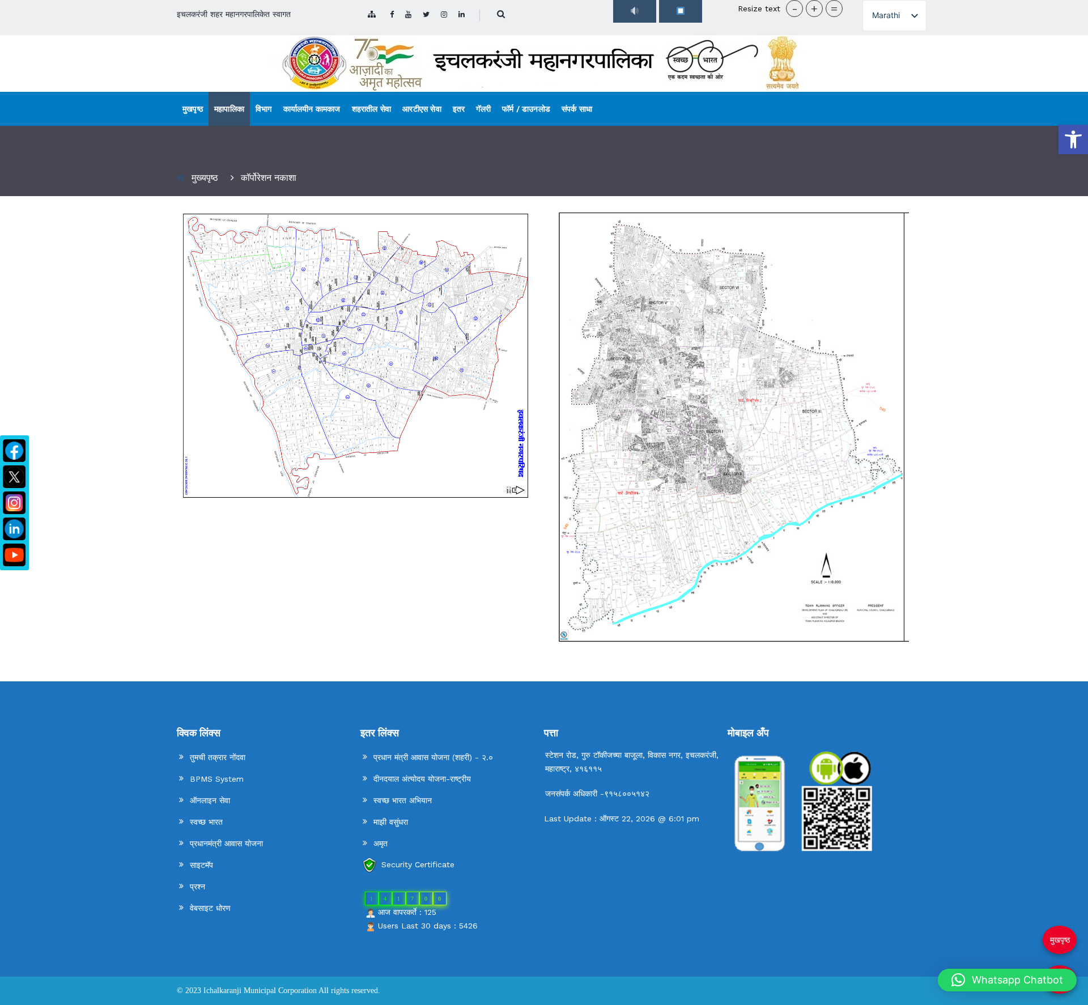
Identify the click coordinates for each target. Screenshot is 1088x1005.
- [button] (795, 8)
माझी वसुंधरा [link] (390, 821)
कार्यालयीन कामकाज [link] (312, 108)
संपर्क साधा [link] (577, 108)
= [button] (834, 8)
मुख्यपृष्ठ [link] (205, 177)
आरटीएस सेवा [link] (421, 108)
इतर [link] (459, 108)
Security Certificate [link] (417, 864)
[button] (1007, 980)
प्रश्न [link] (197, 886)
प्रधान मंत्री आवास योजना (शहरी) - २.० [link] (433, 757)
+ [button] (814, 8)
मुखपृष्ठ (1060, 939)
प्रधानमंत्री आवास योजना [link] (226, 843)
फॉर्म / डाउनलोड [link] (526, 108)
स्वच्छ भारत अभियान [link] (402, 800)
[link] (1073, 139)
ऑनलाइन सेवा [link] (210, 800)
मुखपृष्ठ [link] (192, 108)
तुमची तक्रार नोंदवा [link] (217, 757)
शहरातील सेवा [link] (372, 108)
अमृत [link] (380, 843)
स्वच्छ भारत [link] (206, 821)
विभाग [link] (264, 108)
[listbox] (894, 15)
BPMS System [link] (217, 778)
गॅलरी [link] (483, 108)
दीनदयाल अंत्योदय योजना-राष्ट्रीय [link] (422, 778)
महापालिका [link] (229, 108)
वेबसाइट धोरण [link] (210, 908)
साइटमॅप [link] (201, 865)
